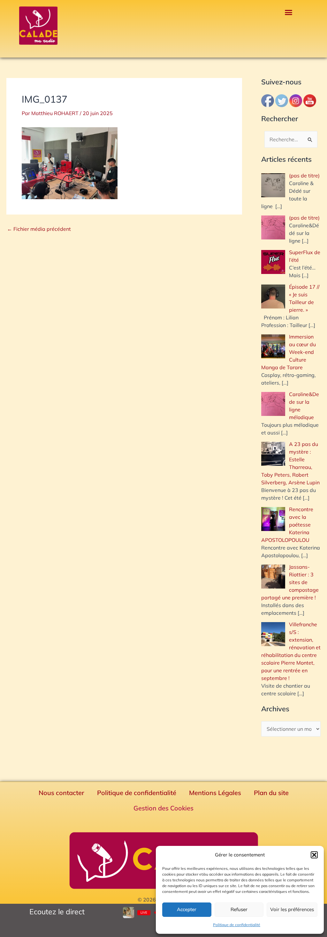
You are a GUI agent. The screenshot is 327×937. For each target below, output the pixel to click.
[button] (314, 855)
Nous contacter (61, 793)
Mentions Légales (215, 793)
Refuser (239, 909)
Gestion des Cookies (163, 808)
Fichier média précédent (39, 228)
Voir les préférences (292, 909)
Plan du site (271, 793)
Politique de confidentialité (236, 924)
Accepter (186, 909)
